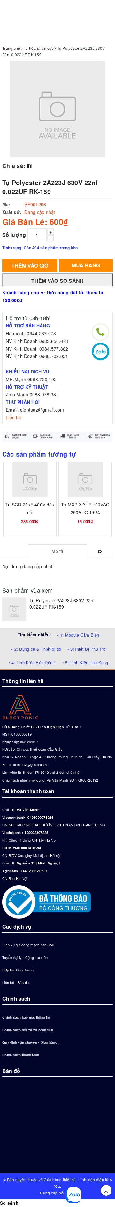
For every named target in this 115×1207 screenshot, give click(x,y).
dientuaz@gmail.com (30, 764)
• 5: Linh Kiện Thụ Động (85, 662)
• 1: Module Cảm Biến (78, 635)
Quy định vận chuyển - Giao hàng (29, 1042)
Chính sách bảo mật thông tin (26, 1017)
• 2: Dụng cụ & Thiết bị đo (36, 649)
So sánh (9, 1203)
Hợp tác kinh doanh (18, 969)
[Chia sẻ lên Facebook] (29, 165)
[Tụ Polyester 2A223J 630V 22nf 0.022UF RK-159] (14, 609)
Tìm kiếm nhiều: (34, 634)
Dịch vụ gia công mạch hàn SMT (28, 944)
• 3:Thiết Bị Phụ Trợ (86, 649)
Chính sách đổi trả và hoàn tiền (27, 1029)
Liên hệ (13, 417)
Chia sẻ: (13, 166)
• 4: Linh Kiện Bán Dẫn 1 (32, 662)
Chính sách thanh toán (20, 1054)
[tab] (58, 551)
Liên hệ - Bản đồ (15, 982)
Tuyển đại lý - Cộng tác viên (25, 957)
